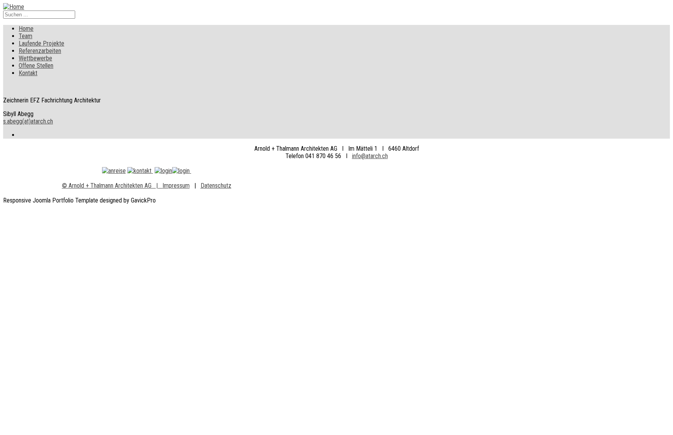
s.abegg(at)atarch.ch (28, 121)
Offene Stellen (36, 65)
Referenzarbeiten (40, 51)
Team (25, 36)
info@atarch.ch (370, 156)
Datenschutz (216, 185)
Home (26, 28)
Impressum (176, 185)
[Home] (13, 7)
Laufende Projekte (41, 43)
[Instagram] (181, 170)
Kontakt (28, 73)
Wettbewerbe (35, 58)
